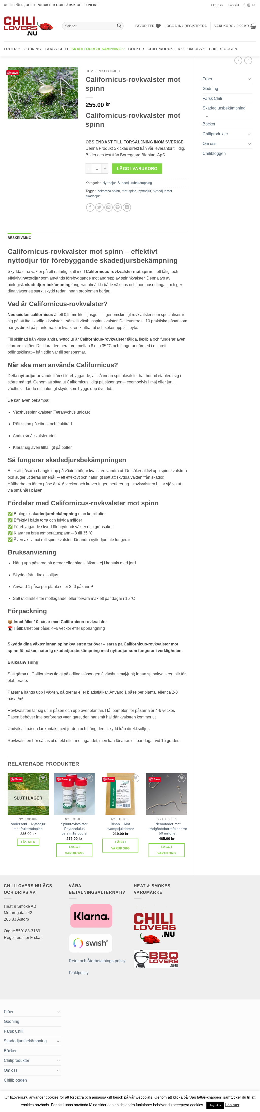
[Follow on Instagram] (248, 5)
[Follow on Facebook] (244, 5)
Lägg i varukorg (137, 168)
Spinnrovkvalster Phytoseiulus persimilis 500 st (74, 828)
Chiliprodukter (164, 49)
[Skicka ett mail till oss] (253, 5)
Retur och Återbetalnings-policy (97, 961)
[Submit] (119, 26)
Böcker (136, 49)
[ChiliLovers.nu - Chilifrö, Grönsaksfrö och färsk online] (29, 25)
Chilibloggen (223, 49)
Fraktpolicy (79, 973)
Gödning (32, 49)
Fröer (10, 49)
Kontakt (233, 5)
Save (14, 73)
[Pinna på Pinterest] (117, 207)
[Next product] (238, 60)
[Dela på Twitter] (99, 207)
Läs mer (28, 842)
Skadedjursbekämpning (96, 49)
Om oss (217, 5)
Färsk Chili (56, 49)
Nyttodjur (109, 71)
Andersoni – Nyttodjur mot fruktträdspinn (28, 826)
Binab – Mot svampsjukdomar (120, 826)
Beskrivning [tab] (19, 238)
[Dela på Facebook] (90, 207)
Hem (89, 71)
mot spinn (129, 191)
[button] (186, 26)
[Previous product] (248, 60)
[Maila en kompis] (108, 207)
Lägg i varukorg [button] (74, 850)
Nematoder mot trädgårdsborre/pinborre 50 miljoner (168, 828)
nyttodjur (144, 191)
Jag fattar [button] (215, 1105)
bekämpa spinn (109, 191)
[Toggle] (249, 79)
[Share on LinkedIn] (127, 207)
